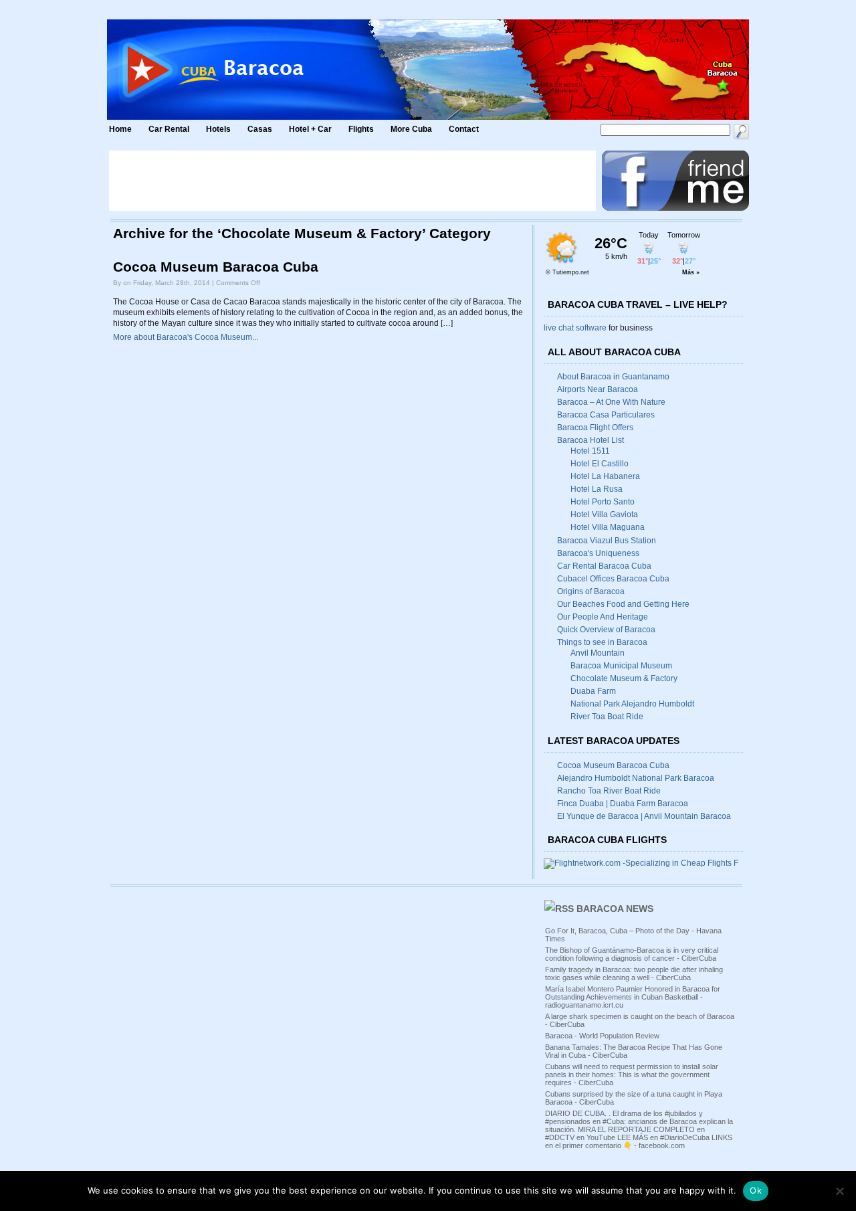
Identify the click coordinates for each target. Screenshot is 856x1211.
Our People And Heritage (602, 617)
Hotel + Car (310, 129)
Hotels (218, 129)
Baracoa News (614, 908)
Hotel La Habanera (605, 476)
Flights (361, 129)
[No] (839, 1191)
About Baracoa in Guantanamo (613, 376)
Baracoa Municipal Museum (621, 665)
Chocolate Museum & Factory (623, 678)
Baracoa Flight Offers (595, 427)
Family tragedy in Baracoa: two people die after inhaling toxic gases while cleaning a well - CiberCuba (634, 973)
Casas (259, 129)
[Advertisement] (352, 181)
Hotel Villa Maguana (607, 527)
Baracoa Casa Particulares (606, 415)
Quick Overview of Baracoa (606, 629)
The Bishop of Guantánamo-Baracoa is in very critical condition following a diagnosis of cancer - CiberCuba (631, 954)
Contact (464, 129)
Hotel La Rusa (596, 489)
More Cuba (411, 129)
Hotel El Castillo (599, 463)
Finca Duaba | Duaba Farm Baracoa (622, 803)
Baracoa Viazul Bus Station (606, 540)
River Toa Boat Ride (606, 716)
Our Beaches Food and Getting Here (623, 604)
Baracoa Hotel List (590, 440)
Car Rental (168, 129)
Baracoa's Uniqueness (598, 553)
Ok (756, 1190)
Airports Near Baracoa (597, 389)
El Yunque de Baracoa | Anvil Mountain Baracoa (644, 816)
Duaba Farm (593, 691)
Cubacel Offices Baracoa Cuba (613, 578)
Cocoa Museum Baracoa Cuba (215, 267)
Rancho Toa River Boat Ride (609, 791)
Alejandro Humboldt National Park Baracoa (635, 778)
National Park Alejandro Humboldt (632, 704)
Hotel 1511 (590, 451)
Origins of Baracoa (591, 591)
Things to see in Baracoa (602, 642)
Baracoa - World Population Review (602, 1036)
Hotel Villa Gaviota (604, 514)
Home (120, 129)
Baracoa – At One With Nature (611, 402)
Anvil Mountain (597, 653)
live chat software (575, 328)
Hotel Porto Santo (602, 501)
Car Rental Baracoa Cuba (604, 566)
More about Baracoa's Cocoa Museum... (185, 337)
